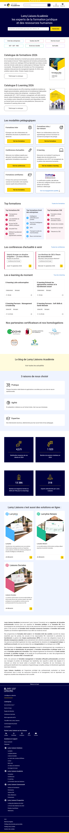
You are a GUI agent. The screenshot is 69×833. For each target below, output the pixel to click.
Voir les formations (19, 141)
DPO (30, 228)
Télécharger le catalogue (15, 76)
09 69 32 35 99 (35, 1)
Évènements (11, 797)
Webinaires (10, 810)
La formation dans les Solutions (16, 781)
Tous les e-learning (59, 275)
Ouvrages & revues (13, 768)
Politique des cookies (9, 826)
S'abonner (6, 744)
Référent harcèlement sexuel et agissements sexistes (14, 233)
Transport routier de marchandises (34, 232)
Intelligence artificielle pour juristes (33, 217)
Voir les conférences (19, 166)
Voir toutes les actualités (34, 366)
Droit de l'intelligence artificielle (34, 223)
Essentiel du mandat (55, 228)
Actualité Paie (11, 229)
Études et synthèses (13, 808)
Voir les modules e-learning (50, 166)
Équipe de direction (9, 711)
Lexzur (9, 760)
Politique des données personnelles (13, 824)
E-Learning (10, 779)
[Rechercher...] (49, 5)
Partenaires (11, 790)
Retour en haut (34, 684)
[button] (62, 5)
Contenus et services (9, 714)
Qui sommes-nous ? (9, 705)
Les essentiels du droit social (12, 219)
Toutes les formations (58, 203)
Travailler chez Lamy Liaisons (11, 720)
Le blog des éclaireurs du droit (15, 803)
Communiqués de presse (10, 723)
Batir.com (10, 763)
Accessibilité (7, 726)
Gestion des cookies (9, 829)
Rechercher (55, 29)
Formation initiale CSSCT (54, 215)
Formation (10, 774)
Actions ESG (11, 792)
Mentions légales (8, 821)
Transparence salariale (11, 215)
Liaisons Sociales (12, 756)
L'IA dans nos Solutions (14, 765)
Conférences (11, 776)
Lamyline (10, 751)
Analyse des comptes (55, 224)
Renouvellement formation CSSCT (54, 219)
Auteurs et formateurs (13, 787)
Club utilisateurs (12, 795)
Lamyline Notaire (12, 753)
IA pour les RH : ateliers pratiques (12, 224)
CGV (5, 819)
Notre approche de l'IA (10, 717)
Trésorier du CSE (54, 231)
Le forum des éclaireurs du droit (16, 805)
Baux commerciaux (34, 236)
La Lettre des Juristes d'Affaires (16, 758)
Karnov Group (8, 708)
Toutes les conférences (58, 247)
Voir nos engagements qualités (49, 191)
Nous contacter (8, 742)
